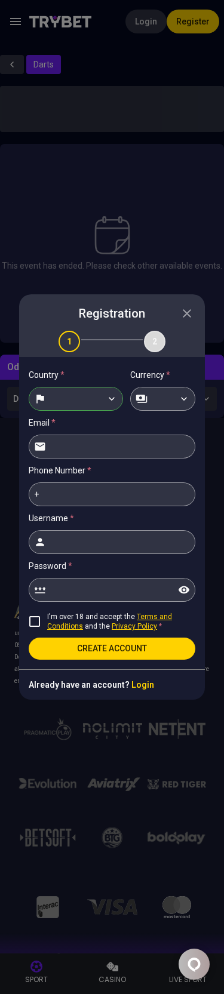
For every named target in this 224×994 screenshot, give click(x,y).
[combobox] (76, 399)
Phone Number (60, 470)
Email (42, 422)
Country (47, 375)
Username (51, 518)
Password (50, 566)
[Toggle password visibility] (184, 590)
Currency (150, 375)
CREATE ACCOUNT (112, 648)
